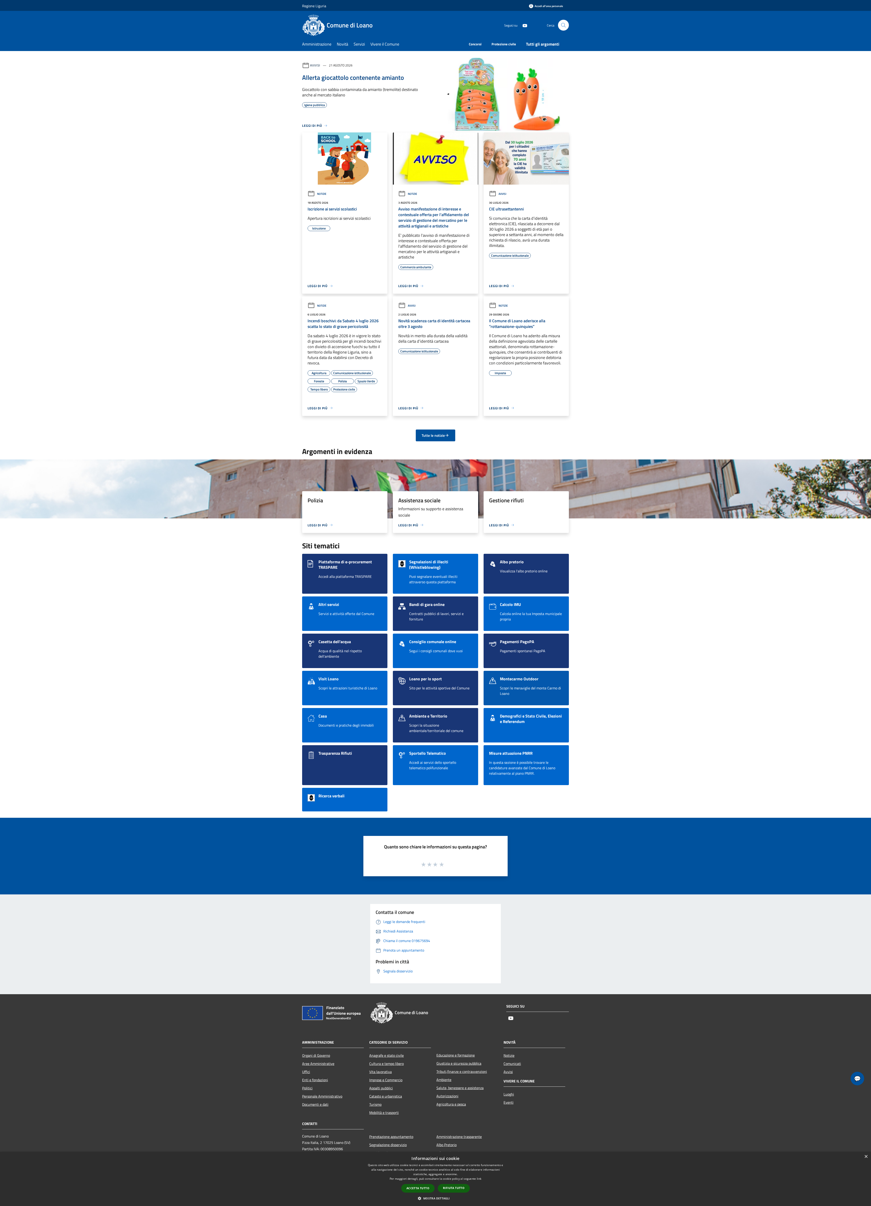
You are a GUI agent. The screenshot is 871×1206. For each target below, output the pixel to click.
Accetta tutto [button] (417, 1188)
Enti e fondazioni (315, 1080)
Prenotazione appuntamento (391, 1136)
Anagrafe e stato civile (386, 1055)
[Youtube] (523, 25)
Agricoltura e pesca (451, 1104)
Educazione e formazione (455, 1055)
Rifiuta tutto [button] (454, 1188)
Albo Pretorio (446, 1144)
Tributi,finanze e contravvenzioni (461, 1071)
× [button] (866, 1156)
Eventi (509, 1102)
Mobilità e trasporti (384, 1112)
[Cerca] (563, 25)
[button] (435, 1198)
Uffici (306, 1071)
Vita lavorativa (380, 1071)
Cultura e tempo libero (386, 1063)
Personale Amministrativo (322, 1096)
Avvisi (315, 65)
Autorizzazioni (447, 1096)
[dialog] (435, 1179)
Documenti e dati (315, 1104)
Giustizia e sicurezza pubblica (458, 1063)
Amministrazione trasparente (459, 1136)
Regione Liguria (314, 6)
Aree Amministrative (318, 1063)
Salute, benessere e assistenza (460, 1088)
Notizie (321, 194)
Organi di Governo (316, 1055)
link (479, 1179)
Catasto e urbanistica (385, 1096)
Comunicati (512, 1063)
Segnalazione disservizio (388, 1144)
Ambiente (443, 1079)
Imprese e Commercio (385, 1080)
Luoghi (509, 1094)
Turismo (375, 1104)
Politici (307, 1088)
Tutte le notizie (433, 435)
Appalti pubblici (381, 1088)
